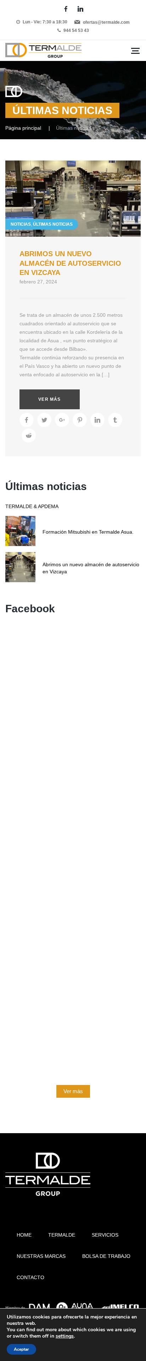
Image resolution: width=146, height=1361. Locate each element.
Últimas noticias (53, 224)
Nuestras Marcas (41, 1256)
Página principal (23, 128)
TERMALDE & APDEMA (31, 506)
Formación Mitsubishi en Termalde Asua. (88, 532)
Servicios (105, 1235)
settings (65, 1336)
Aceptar (21, 1349)
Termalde (61, 1235)
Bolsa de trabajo (106, 1256)
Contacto (30, 1277)
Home (24, 1235)
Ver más (49, 399)
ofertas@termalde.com (106, 22)
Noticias (21, 224)
